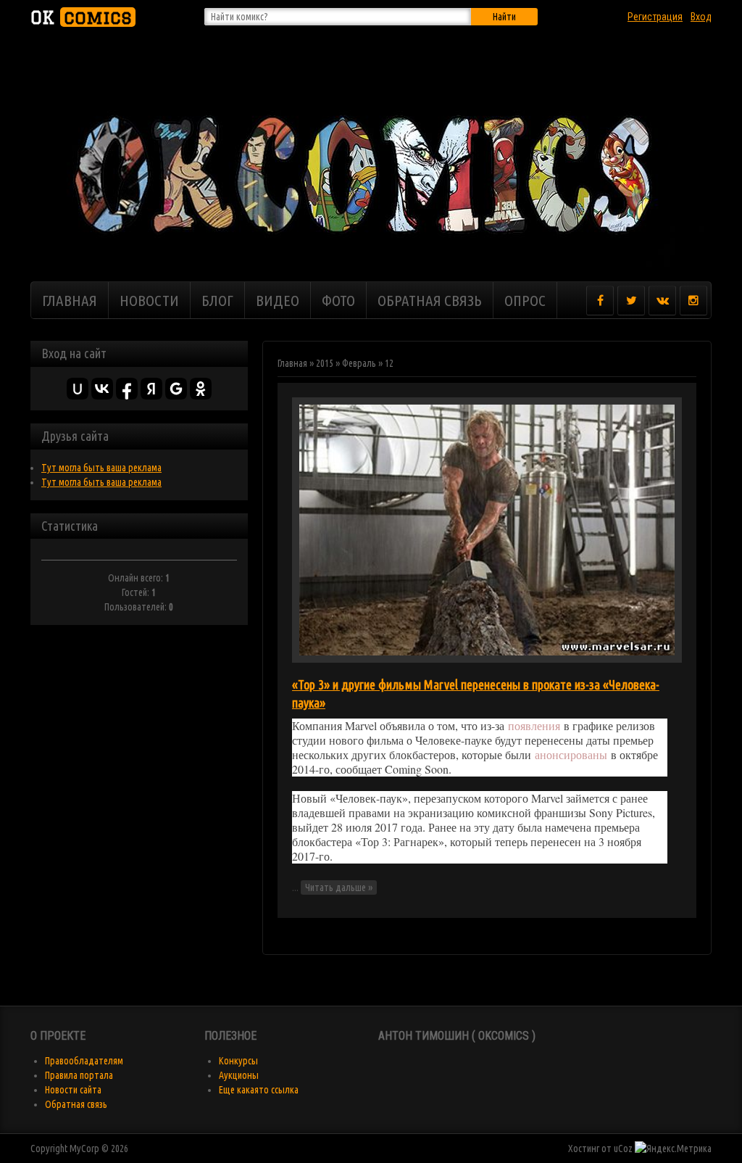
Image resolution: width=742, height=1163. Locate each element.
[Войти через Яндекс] (151, 389)
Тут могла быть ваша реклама (101, 467)
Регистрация (655, 16)
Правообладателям (84, 1061)
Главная (292, 363)
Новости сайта (73, 1090)
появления (534, 725)
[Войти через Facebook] (127, 389)
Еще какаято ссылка (259, 1090)
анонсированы (571, 754)
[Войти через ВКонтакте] (102, 389)
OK (81, 17)
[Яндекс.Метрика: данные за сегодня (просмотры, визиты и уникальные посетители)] (673, 1148)
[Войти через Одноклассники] (201, 389)
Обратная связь (76, 1104)
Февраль (359, 363)
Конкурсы (238, 1061)
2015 (324, 363)
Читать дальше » (338, 887)
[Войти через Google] (176, 389)
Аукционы (239, 1075)
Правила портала (79, 1075)
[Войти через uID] (77, 389)
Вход (701, 16)
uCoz (623, 1148)
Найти (504, 16)
